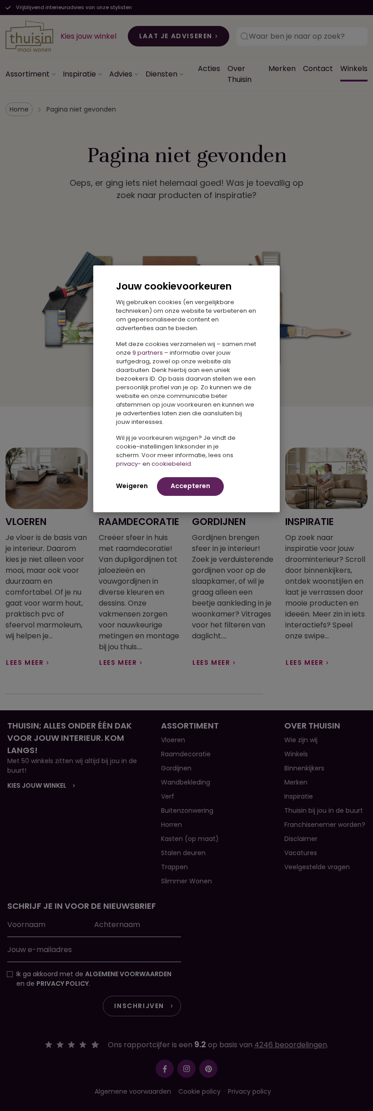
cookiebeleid (171, 463)
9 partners (147, 352)
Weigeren (132, 485)
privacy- (128, 463)
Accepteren (190, 485)
